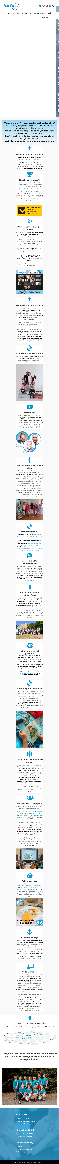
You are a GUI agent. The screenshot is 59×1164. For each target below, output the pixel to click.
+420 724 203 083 (23, 1118)
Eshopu (26, 884)
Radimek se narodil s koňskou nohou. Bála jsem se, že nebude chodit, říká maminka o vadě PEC (29, 548)
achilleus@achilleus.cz (25, 1124)
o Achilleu (36, 13)
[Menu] (29, 1155)
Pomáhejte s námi (27, 13)
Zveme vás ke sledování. (33, 958)
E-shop (43, 13)
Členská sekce (45, 17)
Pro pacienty (7, 13)
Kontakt (48, 13)
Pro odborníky (16, 13)
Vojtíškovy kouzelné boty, (33, 885)
